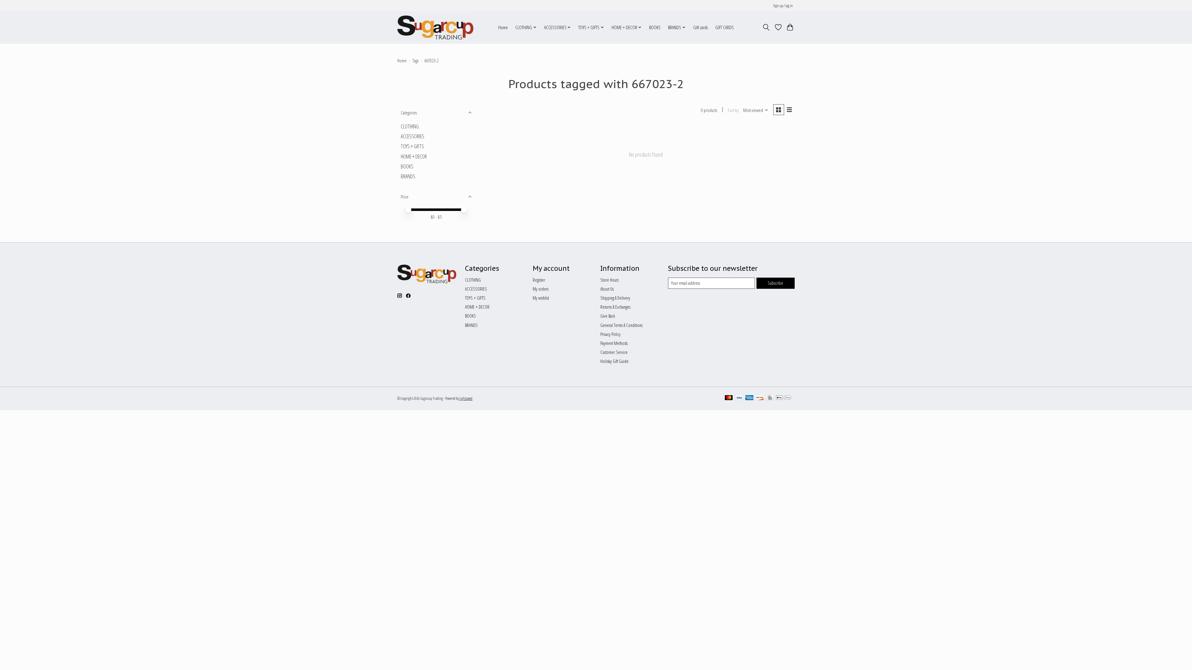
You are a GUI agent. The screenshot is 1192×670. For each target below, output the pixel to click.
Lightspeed (465, 398)
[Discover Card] (760, 398)
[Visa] (739, 398)
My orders (541, 289)
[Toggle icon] (766, 27)
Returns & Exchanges (615, 307)
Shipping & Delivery (615, 298)
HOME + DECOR (414, 156)
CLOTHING (410, 126)
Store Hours (609, 280)
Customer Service (614, 352)
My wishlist (541, 298)
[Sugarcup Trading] (435, 27)
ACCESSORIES (412, 136)
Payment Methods (614, 343)
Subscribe (775, 283)
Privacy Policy (610, 334)
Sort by (733, 110)
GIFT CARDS (724, 27)
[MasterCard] (729, 398)
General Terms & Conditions (621, 325)
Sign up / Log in (783, 5)
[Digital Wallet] (783, 398)
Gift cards (700, 27)
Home (503, 27)
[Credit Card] (770, 398)
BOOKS (655, 27)
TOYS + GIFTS (412, 146)
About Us (607, 289)
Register (539, 280)
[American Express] (749, 398)
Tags (415, 60)
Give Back (607, 316)
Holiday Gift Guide (614, 361)
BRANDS (408, 176)
